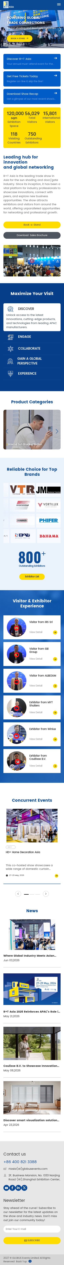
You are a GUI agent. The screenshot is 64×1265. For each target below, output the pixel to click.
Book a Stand (32, 225)
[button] (4, 29)
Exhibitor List (32, 577)
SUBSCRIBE (33, 1240)
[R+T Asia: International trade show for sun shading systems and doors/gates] (8, 4)
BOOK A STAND (18, 38)
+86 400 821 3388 (20, 1162)
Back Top (21, 1261)
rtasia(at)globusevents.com (28, 1169)
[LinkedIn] (18, 1188)
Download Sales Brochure (32, 235)
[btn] (59, 4)
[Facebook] (12, 1188)
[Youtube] (6, 1188)
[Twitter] (24, 1188)
